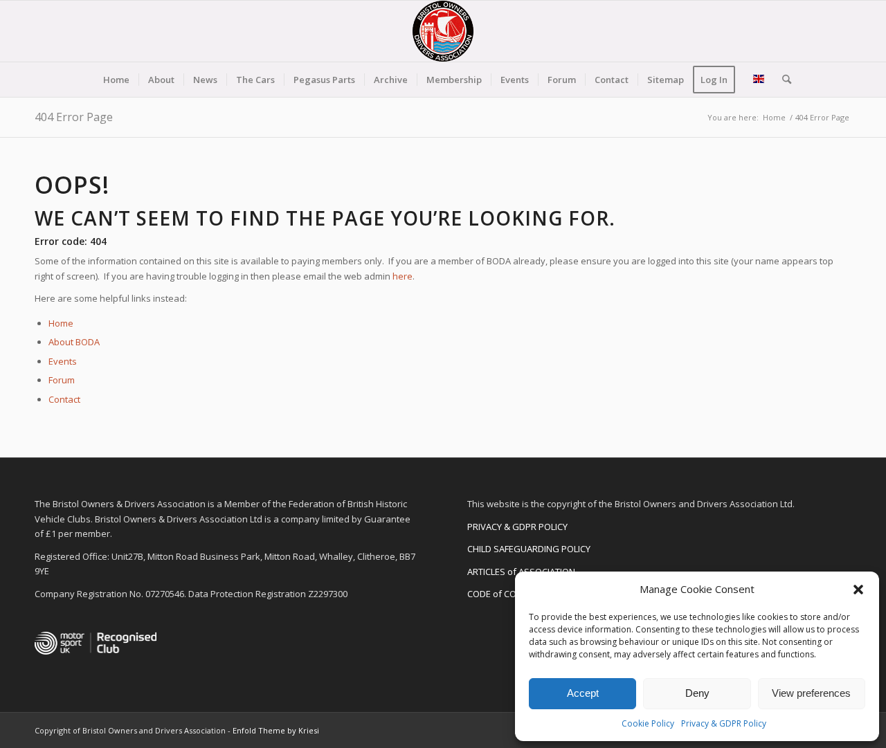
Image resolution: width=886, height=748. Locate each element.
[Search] (782, 79)
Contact (64, 399)
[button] (858, 589)
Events (62, 361)
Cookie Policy (648, 723)
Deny (697, 693)
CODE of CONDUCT (506, 593)
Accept (583, 693)
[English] (758, 79)
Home (60, 323)
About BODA (74, 342)
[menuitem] (116, 79)
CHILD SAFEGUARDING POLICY (528, 548)
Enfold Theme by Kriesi (276, 730)
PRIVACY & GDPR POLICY (517, 526)
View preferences (811, 693)
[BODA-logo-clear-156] (443, 31)
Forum (61, 380)
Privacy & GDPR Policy (723, 723)
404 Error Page (74, 117)
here (402, 276)
